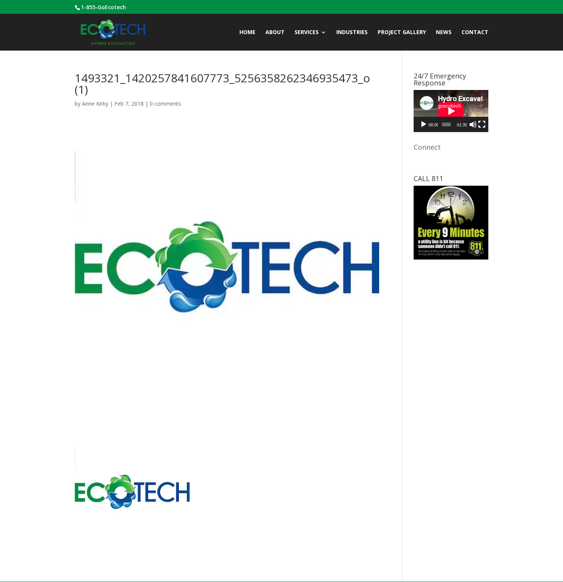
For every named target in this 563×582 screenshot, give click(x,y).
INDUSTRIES (352, 32)
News (444, 32)
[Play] (423, 124)
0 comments (165, 103)
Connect (427, 147)
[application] (451, 111)
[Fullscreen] (482, 124)
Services (307, 32)
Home (247, 32)
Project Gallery (402, 32)
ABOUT (275, 32)
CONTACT (475, 32)
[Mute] (473, 124)
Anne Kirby (95, 103)
